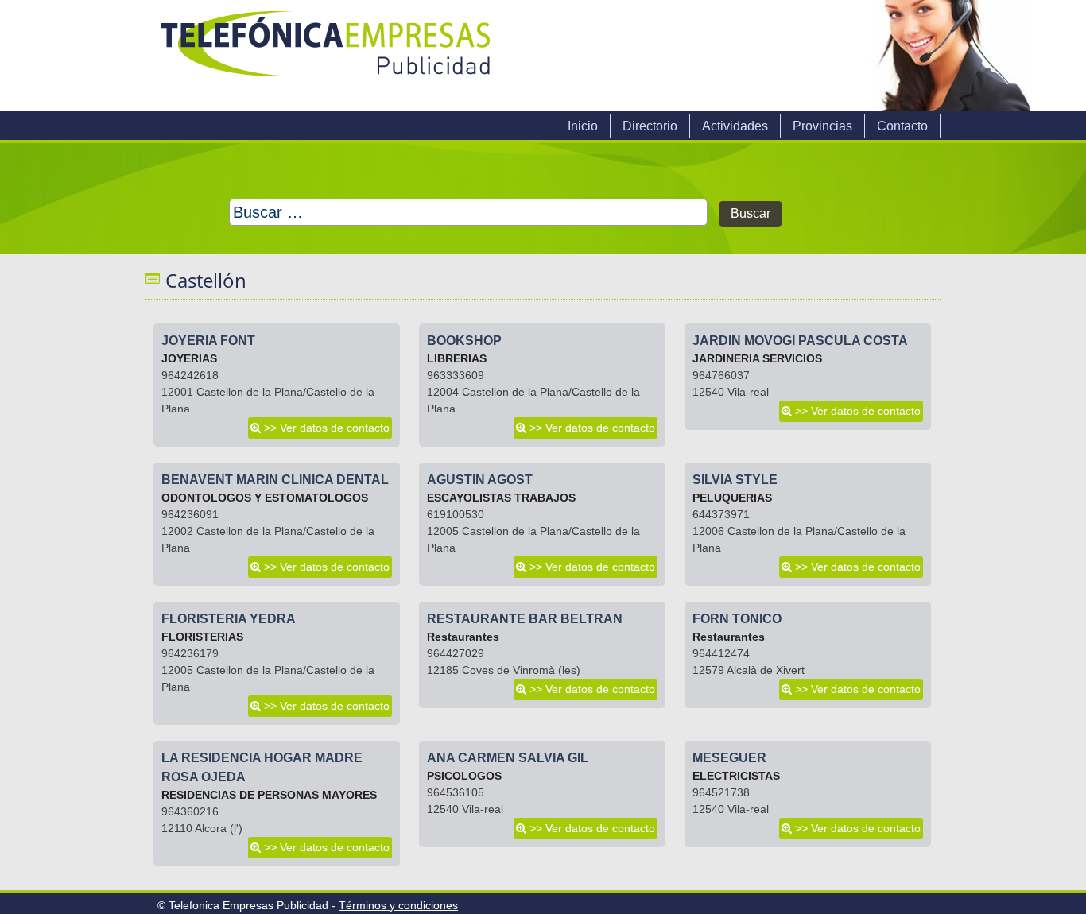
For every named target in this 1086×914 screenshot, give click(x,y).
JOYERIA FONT (208, 340)
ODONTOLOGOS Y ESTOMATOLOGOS (264, 497)
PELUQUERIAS (732, 497)
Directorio (650, 126)
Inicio (583, 126)
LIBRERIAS (457, 358)
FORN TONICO (737, 618)
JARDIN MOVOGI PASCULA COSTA (800, 340)
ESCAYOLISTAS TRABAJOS (501, 497)
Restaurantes (463, 636)
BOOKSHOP (464, 340)
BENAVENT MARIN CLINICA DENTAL (275, 479)
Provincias (822, 126)
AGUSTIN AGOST (480, 479)
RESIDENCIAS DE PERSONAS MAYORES (269, 794)
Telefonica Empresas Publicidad (326, 55)
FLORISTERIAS (202, 636)
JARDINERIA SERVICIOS (757, 358)
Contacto (902, 126)
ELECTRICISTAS (736, 775)
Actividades (735, 126)
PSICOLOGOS (464, 775)
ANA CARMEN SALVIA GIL (507, 758)
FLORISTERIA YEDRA (228, 618)
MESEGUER (729, 758)
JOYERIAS (189, 358)
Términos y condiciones (398, 905)
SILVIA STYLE (735, 479)
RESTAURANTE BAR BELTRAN (525, 618)
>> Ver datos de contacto (327, 427)
